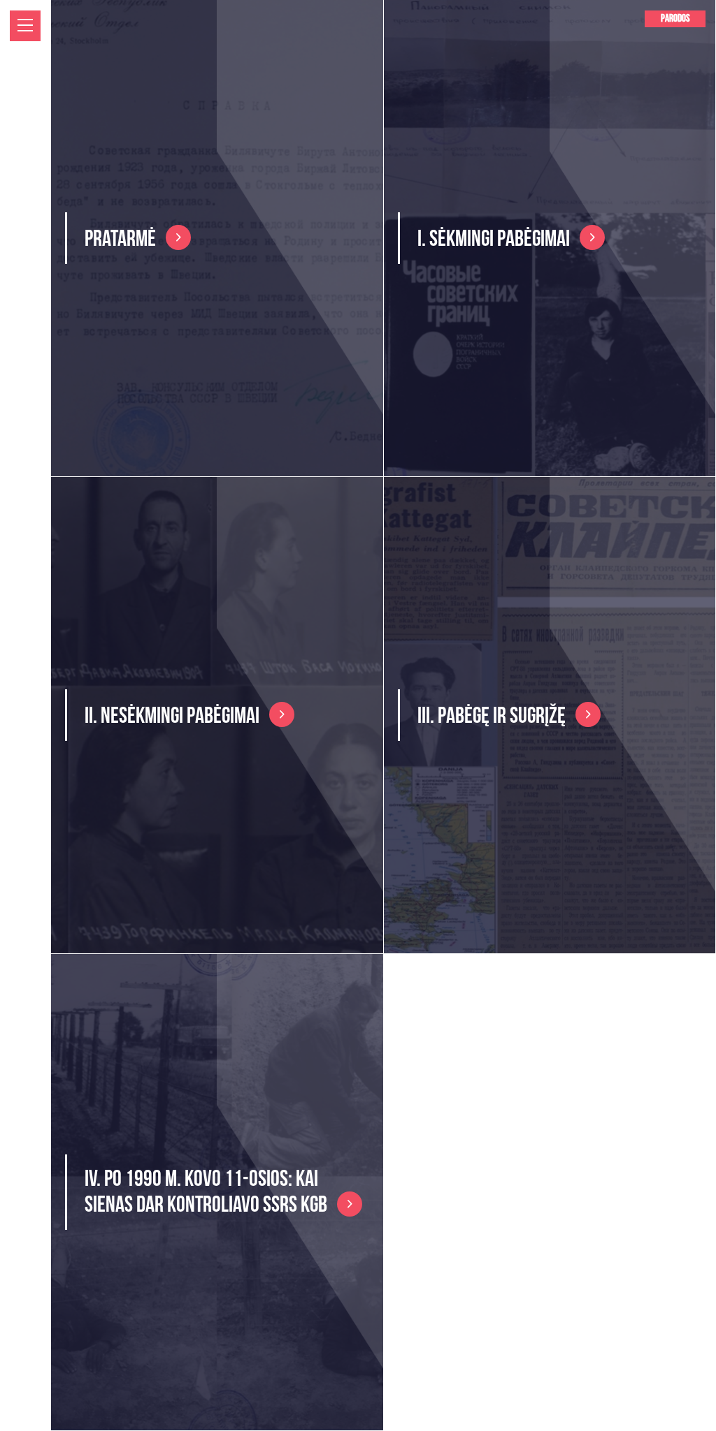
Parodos (675, 18)
